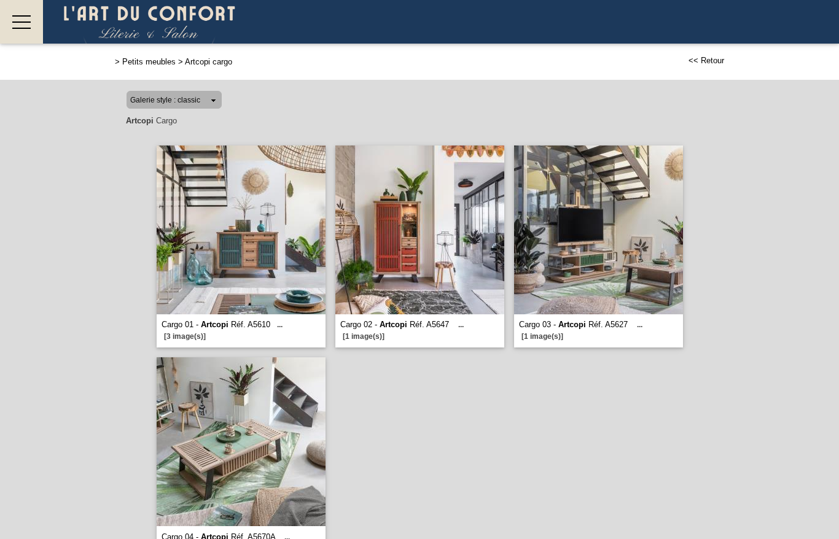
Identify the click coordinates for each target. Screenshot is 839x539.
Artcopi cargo (208, 61)
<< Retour (706, 60)
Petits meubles (149, 61)
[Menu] (21, 22)
